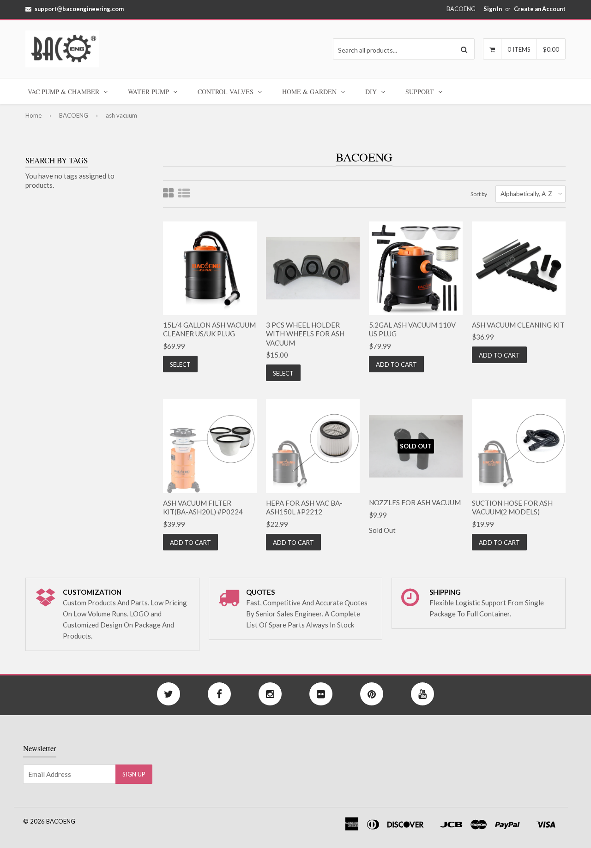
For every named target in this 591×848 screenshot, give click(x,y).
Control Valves (226, 91)
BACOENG (73, 115)
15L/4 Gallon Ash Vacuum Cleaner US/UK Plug (209, 329)
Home (33, 115)
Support (420, 91)
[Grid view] (168, 194)
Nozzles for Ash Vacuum (415, 502)
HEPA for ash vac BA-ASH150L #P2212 (304, 507)
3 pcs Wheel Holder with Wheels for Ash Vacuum (305, 334)
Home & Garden (310, 91)
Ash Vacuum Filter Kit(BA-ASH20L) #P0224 (203, 507)
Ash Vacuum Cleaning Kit (518, 325)
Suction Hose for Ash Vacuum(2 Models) (512, 507)
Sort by (478, 194)
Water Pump (149, 91)
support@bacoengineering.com (79, 8)
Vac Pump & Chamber (64, 91)
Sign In (492, 8)
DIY (372, 91)
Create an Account (540, 8)
